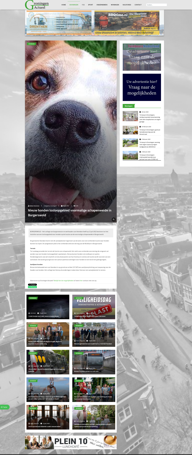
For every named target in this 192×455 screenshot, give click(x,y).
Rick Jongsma (80, 313)
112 (83, 5)
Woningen (115, 5)
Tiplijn (4, 407)
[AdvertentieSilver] (142, 57)
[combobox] (156, 4)
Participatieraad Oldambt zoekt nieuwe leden (44, 426)
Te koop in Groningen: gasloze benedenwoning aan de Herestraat (150, 137)
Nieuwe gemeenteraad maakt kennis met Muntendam (93, 344)
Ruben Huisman (34, 206)
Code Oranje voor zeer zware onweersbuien (43, 316)
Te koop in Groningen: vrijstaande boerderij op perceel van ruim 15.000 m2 (149, 162)
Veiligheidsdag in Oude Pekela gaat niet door (90, 316)
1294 (76, 206)
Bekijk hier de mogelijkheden (64, 281)
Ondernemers (101, 5)
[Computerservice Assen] (126, 22)
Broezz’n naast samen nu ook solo (86, 371)
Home (64, 5)
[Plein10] (71, 442)
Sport (90, 5)
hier (81, 281)
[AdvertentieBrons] (142, 92)
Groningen (73, 5)
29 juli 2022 (65, 206)
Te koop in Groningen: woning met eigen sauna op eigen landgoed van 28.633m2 (150, 149)
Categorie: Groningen (50, 206)
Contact (138, 5)
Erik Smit (33, 313)
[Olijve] (59, 22)
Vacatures (127, 5)
